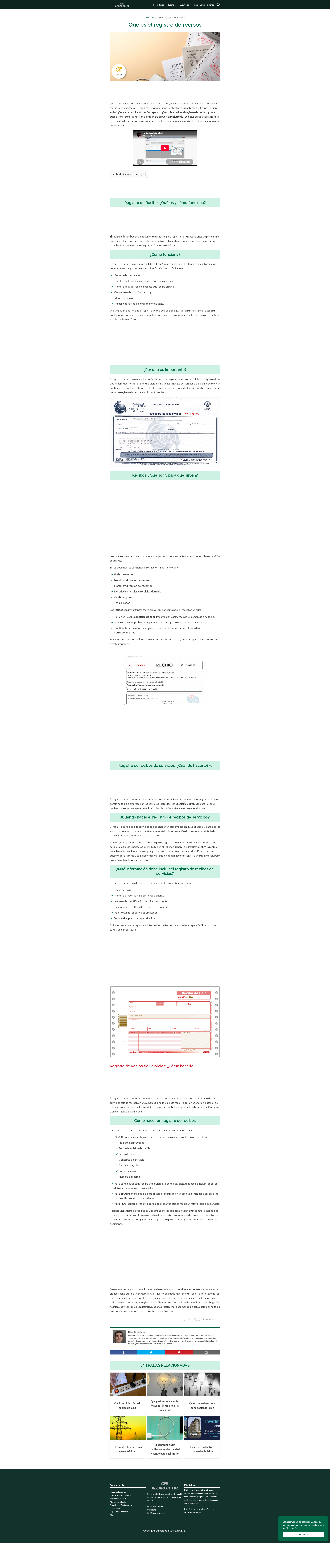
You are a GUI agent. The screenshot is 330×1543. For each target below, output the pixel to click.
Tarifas (195, 5)
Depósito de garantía (119, 1512)
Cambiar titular (116, 1508)
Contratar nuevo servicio (120, 1495)
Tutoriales (172, 5)
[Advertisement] (170, 90)
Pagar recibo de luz (118, 1492)
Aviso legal (151, 1510)
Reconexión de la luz (118, 1498)
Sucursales (184, 5)
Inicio (147, 17)
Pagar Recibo (158, 5)
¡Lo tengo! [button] (303, 1534)
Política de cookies (155, 1506)
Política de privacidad (156, 1513)
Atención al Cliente (118, 1502)
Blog (154, 17)
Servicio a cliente (207, 5)
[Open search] (218, 5)
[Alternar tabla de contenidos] (142, 173)
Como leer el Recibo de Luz (121, 1505)
